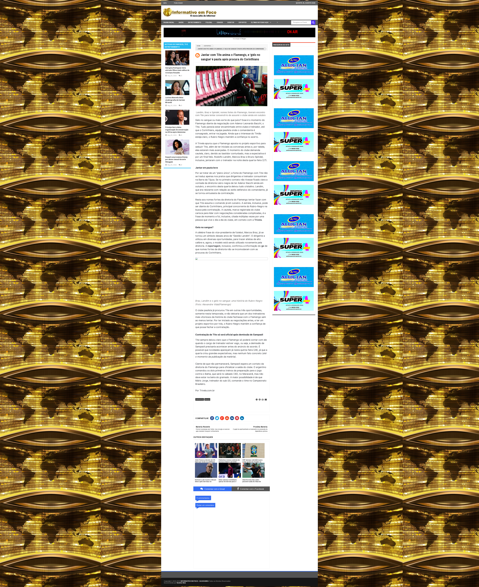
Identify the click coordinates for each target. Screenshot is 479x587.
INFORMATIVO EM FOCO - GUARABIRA (195, 581)
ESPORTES (242, 22)
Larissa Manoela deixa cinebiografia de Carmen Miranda (175, 100)
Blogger (243, 38)
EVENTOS (230, 22)
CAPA (165, 3)
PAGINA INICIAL (168, 22)
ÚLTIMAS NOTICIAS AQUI (260, 22)
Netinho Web (181, 583)
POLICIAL (209, 22)
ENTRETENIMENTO (194, 22)
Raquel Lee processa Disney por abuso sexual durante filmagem (176, 159)
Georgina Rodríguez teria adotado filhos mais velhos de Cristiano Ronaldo (177, 70)
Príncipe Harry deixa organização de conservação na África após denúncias (176, 129)
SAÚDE (181, 22)
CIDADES (220, 22)
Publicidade (178, 3)
